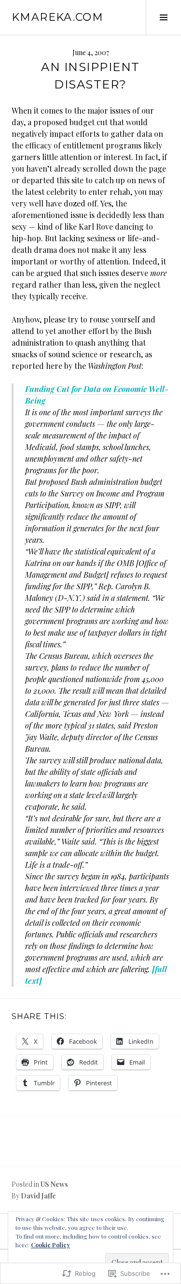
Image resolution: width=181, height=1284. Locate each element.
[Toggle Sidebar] (163, 17)
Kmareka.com (57, 17)
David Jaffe (38, 1195)
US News (54, 1184)
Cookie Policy (50, 1245)
